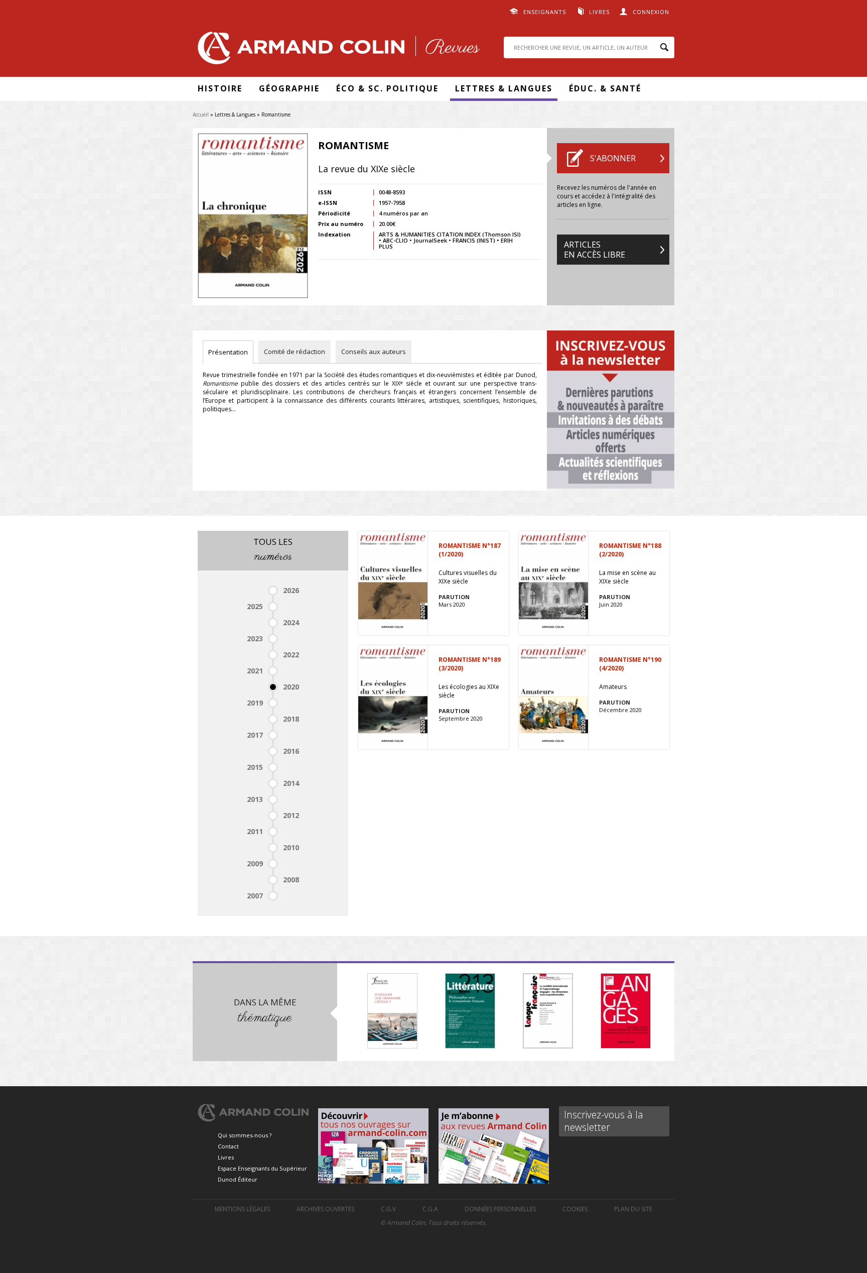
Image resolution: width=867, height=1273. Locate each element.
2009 (255, 863)
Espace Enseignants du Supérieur (262, 1168)
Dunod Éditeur (237, 1179)
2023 (255, 638)
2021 (255, 670)
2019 (255, 703)
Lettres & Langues (503, 88)
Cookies (575, 1209)
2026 (291, 590)
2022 (291, 654)
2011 (255, 831)
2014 (291, 783)
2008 (291, 879)
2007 (255, 895)
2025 (255, 606)
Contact (228, 1146)
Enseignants (544, 12)
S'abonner (613, 158)
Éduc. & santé (605, 88)
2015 (255, 767)
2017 (255, 735)
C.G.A (430, 1209)
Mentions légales (242, 1209)
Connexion (651, 12)
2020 (291, 686)
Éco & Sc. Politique (387, 88)
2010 (291, 847)
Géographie (289, 88)
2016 (291, 751)
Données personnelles (500, 1209)
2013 (255, 799)
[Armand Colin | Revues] (336, 50)
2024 (291, 622)
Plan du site (633, 1209)
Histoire (220, 88)
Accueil (201, 114)
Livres (599, 12)
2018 (291, 719)
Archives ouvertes (325, 1209)
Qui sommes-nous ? (244, 1135)
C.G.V (388, 1209)
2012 (291, 815)
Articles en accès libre (594, 249)
